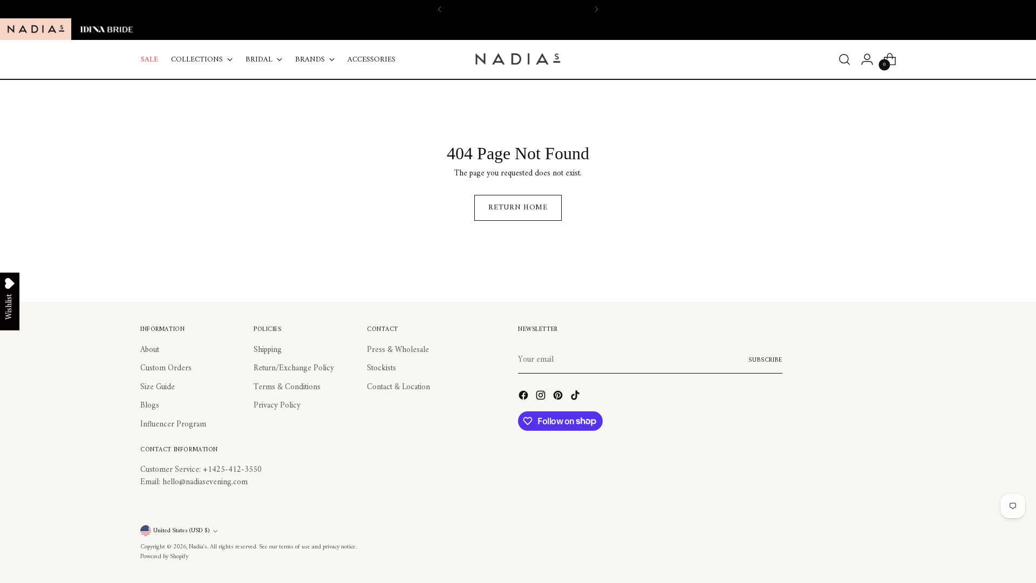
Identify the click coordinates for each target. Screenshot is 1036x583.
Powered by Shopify (164, 556)
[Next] (596, 9)
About (149, 350)
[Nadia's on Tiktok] (576, 397)
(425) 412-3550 (543, 8)
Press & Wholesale (398, 350)
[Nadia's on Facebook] (524, 397)
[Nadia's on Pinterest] (559, 397)
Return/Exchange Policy (294, 368)
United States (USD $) (181, 530)
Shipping (268, 350)
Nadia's (198, 546)
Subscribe (765, 360)
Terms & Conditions (287, 387)
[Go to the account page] (867, 59)
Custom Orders (166, 368)
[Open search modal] (844, 59)
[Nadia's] (518, 59)
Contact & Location (398, 387)
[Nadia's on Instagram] (541, 397)
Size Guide (157, 387)
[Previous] (440, 9)
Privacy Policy (277, 405)
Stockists (381, 368)
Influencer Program (173, 424)
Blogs (149, 405)
